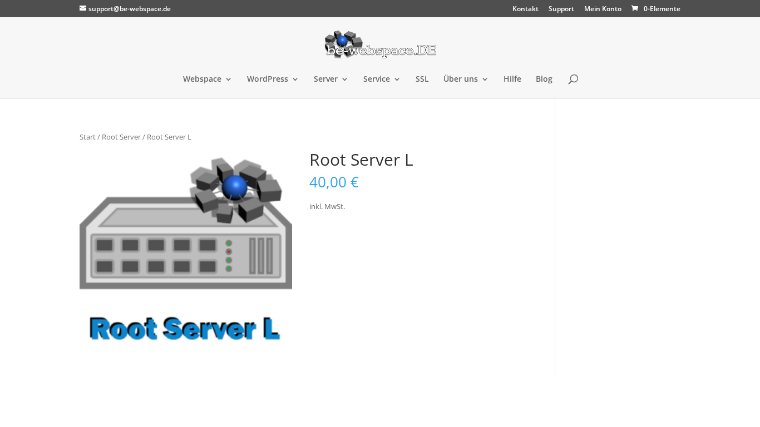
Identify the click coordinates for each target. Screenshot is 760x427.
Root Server (121, 137)
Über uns (460, 79)
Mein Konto (602, 9)
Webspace (202, 79)
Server (326, 79)
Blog (544, 79)
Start (88, 137)
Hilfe (512, 79)
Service (376, 79)
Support (561, 9)
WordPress (267, 79)
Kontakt (525, 9)
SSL (422, 79)
